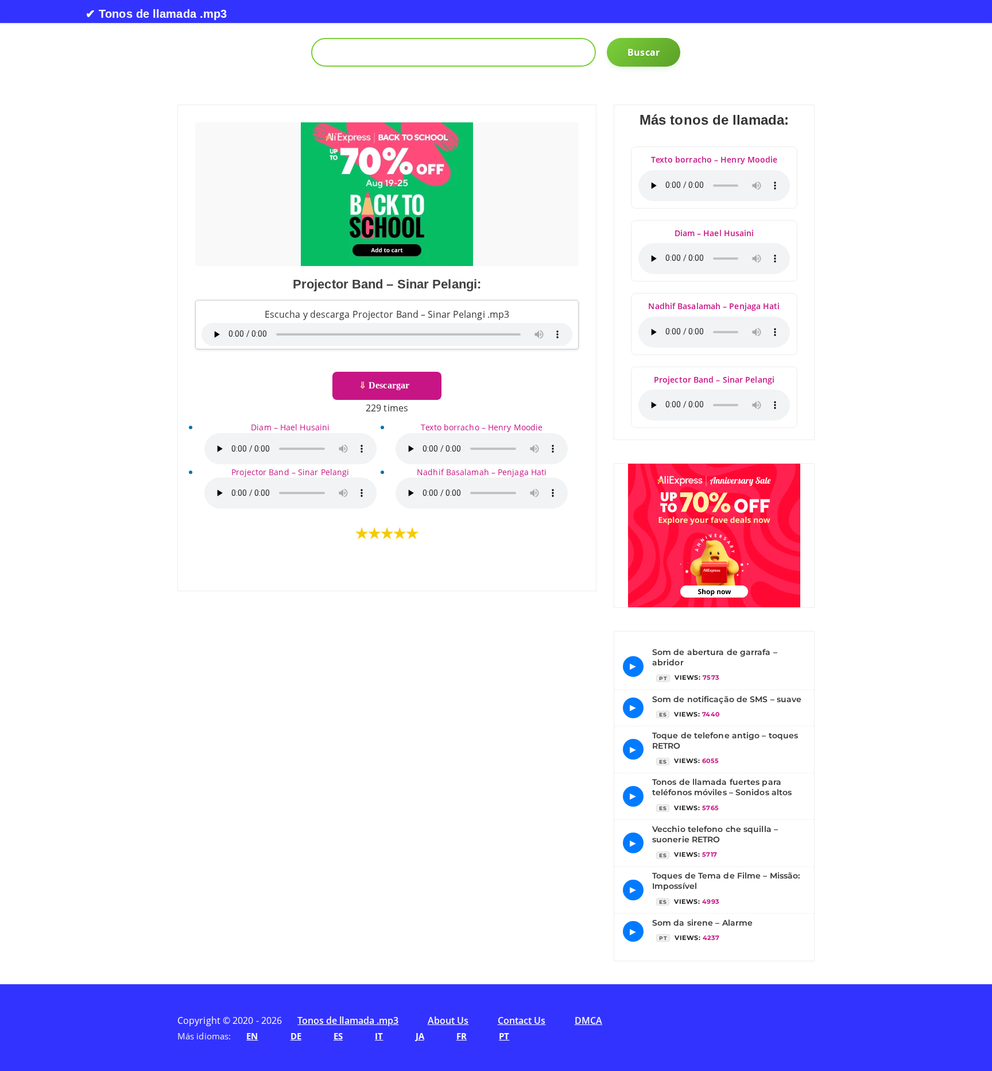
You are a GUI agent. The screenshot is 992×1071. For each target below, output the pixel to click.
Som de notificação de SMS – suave (726, 699)
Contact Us (522, 1020)
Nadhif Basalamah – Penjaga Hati (482, 472)
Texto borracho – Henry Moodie (481, 427)
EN (252, 1036)
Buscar (643, 52)
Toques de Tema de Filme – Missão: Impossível (726, 880)
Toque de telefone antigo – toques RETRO (725, 740)
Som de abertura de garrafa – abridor (714, 657)
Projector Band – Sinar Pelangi (290, 472)
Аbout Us (448, 1020)
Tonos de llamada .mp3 (347, 1020)
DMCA (588, 1020)
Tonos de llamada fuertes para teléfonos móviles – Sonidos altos (722, 787)
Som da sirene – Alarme (702, 923)
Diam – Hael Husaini (290, 427)
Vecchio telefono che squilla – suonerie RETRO (715, 834)
